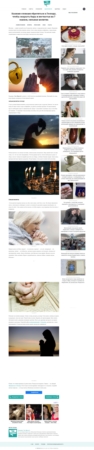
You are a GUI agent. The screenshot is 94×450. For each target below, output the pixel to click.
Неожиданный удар (73, 226)
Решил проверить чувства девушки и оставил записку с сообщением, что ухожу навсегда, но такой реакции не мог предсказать (73, 177)
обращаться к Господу (15, 385)
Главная (23, 9)
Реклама (43, 444)
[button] (16, 37)
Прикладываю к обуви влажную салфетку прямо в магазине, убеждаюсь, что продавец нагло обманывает (73, 150)
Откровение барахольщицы (73, 277)
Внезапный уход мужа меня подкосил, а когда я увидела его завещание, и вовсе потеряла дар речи (73, 229)
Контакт (37, 444)
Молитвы (29, 24)
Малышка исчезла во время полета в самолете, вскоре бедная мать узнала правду (73, 255)
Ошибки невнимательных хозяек (73, 44)
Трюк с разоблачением (73, 146)
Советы (31, 9)
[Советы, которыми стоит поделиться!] (47, 3)
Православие (37, 24)
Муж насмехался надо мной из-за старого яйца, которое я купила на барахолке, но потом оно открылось (73, 280)
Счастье (50, 24)
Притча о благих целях (73, 66)
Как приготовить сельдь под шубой (73, 46)
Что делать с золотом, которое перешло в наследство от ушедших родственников (73, 204)
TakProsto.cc (40, 448)
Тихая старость (73, 91)
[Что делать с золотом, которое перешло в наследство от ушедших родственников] (73, 191)
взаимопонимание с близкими (37, 322)
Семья (44, 24)
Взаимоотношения (20, 24)
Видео (64, 9)
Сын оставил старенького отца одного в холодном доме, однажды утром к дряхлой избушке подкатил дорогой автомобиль (73, 96)
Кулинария (39, 9)
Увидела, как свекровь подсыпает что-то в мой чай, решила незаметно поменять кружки (73, 69)
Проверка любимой (73, 173)
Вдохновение (48, 9)
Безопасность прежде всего (73, 251)
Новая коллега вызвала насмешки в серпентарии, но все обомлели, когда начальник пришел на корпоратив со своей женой (73, 123)
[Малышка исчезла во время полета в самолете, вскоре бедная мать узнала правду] (73, 242)
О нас (32, 444)
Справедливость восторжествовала (73, 119)
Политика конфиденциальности (55, 444)
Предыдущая (17, 397)
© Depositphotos (34, 93)
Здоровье (57, 9)
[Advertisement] (34, 270)
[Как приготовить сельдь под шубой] (73, 34)
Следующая (51, 397)
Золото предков (73, 200)
